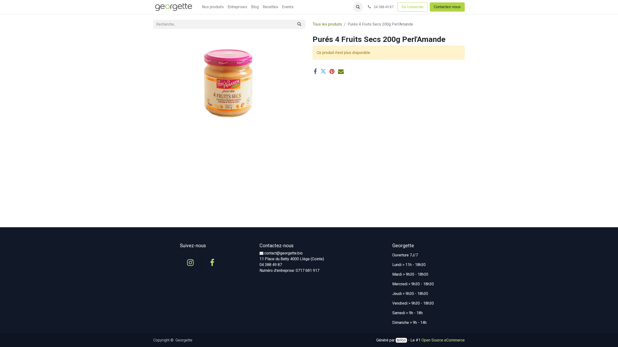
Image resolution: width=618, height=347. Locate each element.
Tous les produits (327, 24)
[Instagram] (190, 262)
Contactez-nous (447, 7)
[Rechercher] (299, 24)
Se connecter (412, 7)
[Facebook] (315, 71)
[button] (358, 7)
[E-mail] (341, 71)
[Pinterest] (332, 71)
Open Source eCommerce (443, 340)
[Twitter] (323, 71)
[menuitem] (213, 7)
